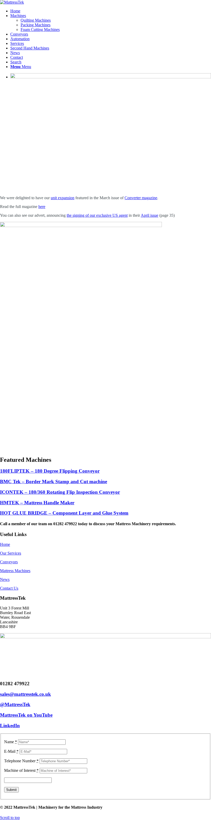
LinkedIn (10, 725)
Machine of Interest (21, 770)
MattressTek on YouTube (26, 715)
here (41, 206)
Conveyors (9, 562)
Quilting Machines (36, 20)
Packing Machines (35, 25)
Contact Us (9, 588)
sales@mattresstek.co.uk (25, 694)
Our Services (10, 553)
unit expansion (62, 198)
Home (5, 544)
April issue (149, 215)
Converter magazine (141, 198)
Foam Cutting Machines (40, 29)
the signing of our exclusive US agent (97, 215)
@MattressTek (15, 704)
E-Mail (11, 751)
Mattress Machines (15, 570)
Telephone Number (21, 761)
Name (10, 742)
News (5, 579)
